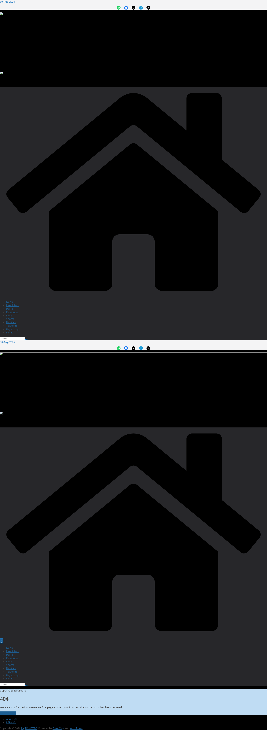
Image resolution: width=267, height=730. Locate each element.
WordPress (76, 728)
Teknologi (12, 325)
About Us (11, 719)
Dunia (9, 332)
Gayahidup (12, 329)
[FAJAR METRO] (133, 296)
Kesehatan (12, 312)
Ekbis (9, 315)
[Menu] (1, 641)
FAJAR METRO (29, 728)
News (9, 302)
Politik (9, 308)
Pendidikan (12, 305)
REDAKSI (11, 722)
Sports (10, 319)
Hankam (11, 322)
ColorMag (58, 728)
